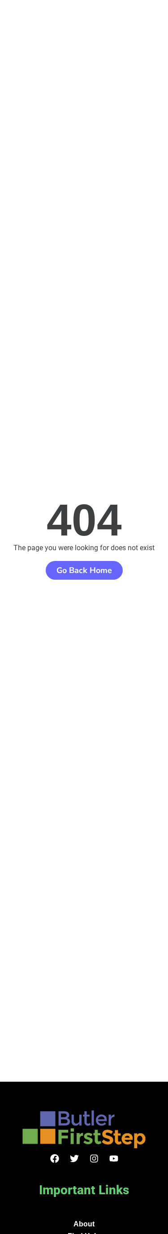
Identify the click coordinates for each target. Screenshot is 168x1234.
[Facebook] (54, 1158)
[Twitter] (74, 1158)
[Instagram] (94, 1158)
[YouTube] (113, 1158)
